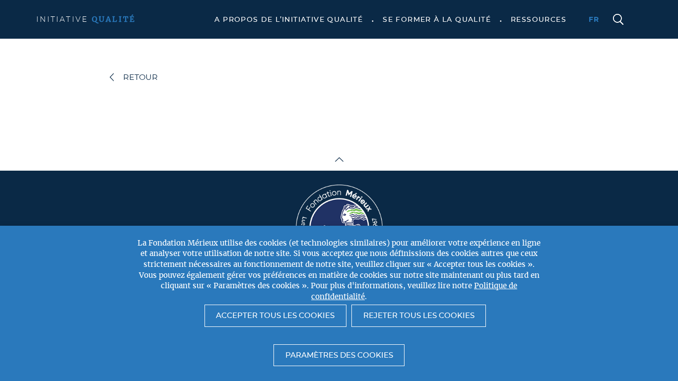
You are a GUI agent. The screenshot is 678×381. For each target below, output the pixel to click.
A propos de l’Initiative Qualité (288, 19)
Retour (140, 77)
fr (594, 19)
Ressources (538, 19)
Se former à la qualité (437, 19)
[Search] (618, 20)
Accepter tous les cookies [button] (275, 315)
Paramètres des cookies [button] (339, 355)
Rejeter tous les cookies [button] (419, 315)
